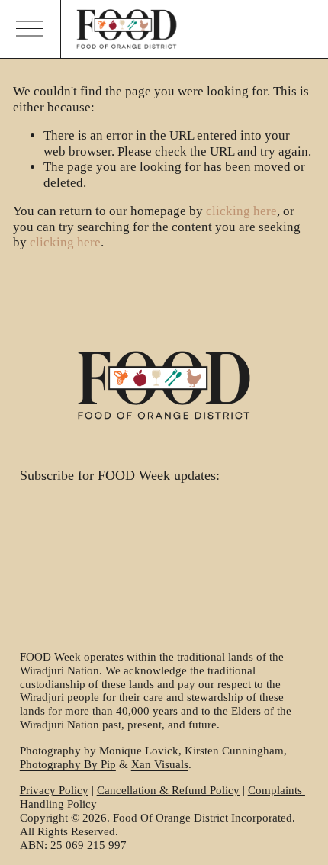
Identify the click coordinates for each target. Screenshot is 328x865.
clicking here (241, 211)
